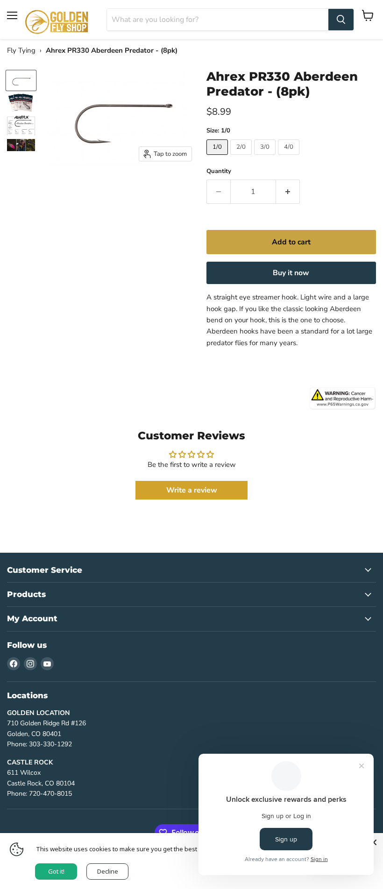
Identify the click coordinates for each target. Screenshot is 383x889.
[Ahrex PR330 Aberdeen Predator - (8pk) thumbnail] (21, 80)
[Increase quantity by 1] (288, 192)
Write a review (191, 490)
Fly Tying (21, 50)
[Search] (341, 19)
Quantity (218, 171)
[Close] (373, 842)
